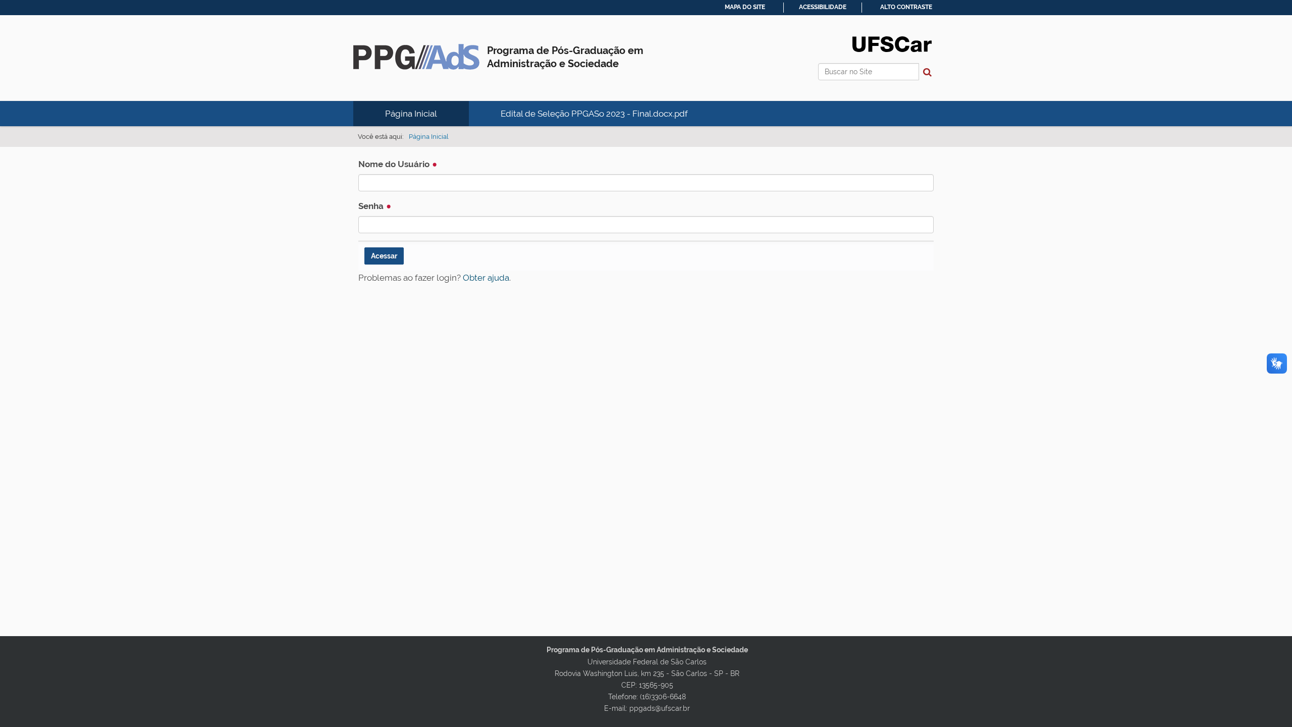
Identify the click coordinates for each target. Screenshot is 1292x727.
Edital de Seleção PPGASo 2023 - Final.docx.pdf (594, 114)
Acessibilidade (822, 7)
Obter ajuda (486, 278)
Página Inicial (411, 114)
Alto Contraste (906, 7)
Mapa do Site (745, 7)
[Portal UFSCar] (892, 43)
